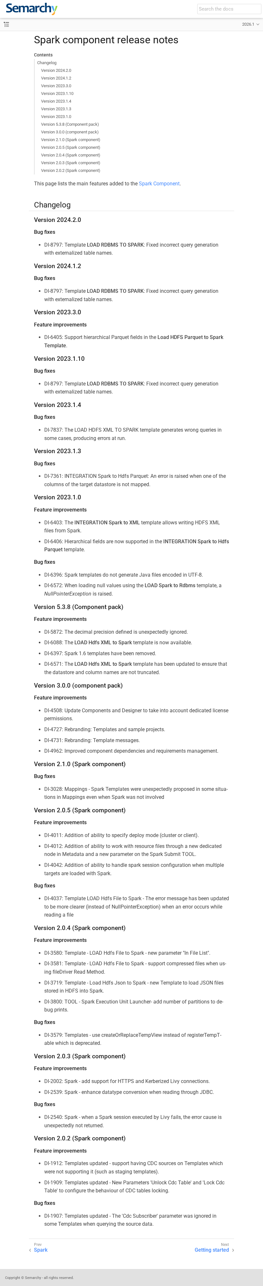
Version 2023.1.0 (56, 116)
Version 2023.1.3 (56, 108)
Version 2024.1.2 (56, 78)
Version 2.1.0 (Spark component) (70, 139)
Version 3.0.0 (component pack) (70, 132)
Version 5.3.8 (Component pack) (70, 124)
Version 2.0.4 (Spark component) (70, 155)
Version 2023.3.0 (56, 85)
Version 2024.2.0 (56, 70)
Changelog (46, 62)
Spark (40, 1250)
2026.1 (248, 24)
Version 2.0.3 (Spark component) (70, 162)
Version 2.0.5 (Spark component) (70, 147)
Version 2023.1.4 (56, 101)
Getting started (212, 1250)
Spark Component (159, 184)
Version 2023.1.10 (57, 93)
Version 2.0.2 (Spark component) (70, 170)
